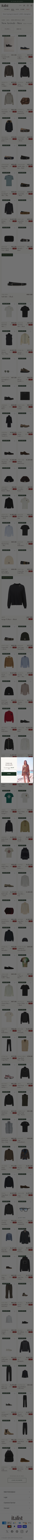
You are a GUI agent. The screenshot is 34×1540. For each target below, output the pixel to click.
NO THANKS (8, 777)
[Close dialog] (31, 758)
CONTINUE (8, 773)
